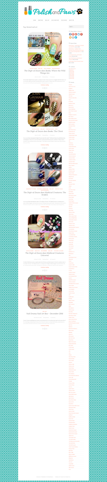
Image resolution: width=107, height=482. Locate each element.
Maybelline (71, 302)
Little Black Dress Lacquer (74, 283)
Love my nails (71, 291)
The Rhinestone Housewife (74, 441)
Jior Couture (71, 246)
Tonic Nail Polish (72, 443)
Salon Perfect (71, 398)
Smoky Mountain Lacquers (74, 413)
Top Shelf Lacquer (58, 250)
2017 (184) (72, 74)
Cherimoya (71, 142)
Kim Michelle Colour (72, 257)
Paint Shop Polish (72, 356)
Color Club (71, 152)
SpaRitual (70, 414)
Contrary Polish (72, 157)
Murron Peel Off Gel (73, 319)
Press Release (71, 373)
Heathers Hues (72, 225)
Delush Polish (71, 172)
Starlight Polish (72, 426)
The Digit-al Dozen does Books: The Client (45, 131)
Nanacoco (71, 334)
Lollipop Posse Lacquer (73, 287)
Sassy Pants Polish (72, 399)
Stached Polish (71, 420)
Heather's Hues (72, 223)
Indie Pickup (71, 240)
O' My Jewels (71, 347)
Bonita (70, 127)
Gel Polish (71, 204)
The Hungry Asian (72, 437)
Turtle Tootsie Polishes (73, 446)
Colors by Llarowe (72, 156)
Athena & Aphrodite (73, 97)
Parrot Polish (71, 360)
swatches (40, 20)
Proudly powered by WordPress (44, 476)
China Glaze (71, 144)
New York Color (72, 337)
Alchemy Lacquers (72, 92)
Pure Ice (70, 386)
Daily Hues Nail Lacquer (73, 163)
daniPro (70, 167)
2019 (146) (72, 71)
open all (70, 68)
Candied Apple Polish (73, 135)
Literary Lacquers (72, 281)
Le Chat (70, 270)
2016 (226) (72, 75)
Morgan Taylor (71, 317)
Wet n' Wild (71, 452)
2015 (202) (72, 77)
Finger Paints (71, 193)
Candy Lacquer (71, 137)
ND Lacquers (71, 336)
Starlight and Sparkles (73, 424)
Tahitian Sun (71, 435)
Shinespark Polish (72, 407)
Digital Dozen (33, 68)
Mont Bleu (71, 311)
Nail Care (70, 324)
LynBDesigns (71, 296)
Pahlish (70, 354)
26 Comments (52, 259)
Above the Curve (72, 86)
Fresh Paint (71, 199)
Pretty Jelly (71, 377)
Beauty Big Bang (72, 109)
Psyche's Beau (71, 384)
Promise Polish (71, 383)
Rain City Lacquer (72, 392)
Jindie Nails (71, 244)
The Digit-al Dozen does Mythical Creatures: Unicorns (44, 254)
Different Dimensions (42, 188)
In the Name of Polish (73, 236)
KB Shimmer (44, 250)
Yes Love (70, 461)
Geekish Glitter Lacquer (73, 202)
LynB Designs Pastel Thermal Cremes (76, 61)
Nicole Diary (71, 339)
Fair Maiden (71, 191)
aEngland (70, 88)
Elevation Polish (72, 184)
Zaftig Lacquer (71, 465)
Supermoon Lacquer (72, 430)
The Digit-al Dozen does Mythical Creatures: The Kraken (45, 193)
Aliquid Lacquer (72, 94)
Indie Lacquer (71, 238)
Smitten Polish (71, 411)
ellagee (70, 186)
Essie (70, 187)
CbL (69, 140)
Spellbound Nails (72, 416)
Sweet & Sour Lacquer (73, 433)
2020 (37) (72, 70)
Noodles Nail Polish (72, 343)
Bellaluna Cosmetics (73, 114)
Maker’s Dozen (71, 300)
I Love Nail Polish (72, 234)
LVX (69, 294)
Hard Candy (71, 221)
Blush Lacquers (72, 124)
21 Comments (52, 198)
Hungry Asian (71, 232)
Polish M (70, 362)
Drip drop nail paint (72, 180)
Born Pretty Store (31, 188)
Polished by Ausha (72, 369)
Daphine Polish (71, 169)
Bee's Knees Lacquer (73, 110)
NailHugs (70, 332)
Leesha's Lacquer (72, 272)
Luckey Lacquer (72, 292)
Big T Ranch (71, 116)
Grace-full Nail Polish (73, 217)
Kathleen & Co (71, 251)
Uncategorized (56, 68)
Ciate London (71, 148)
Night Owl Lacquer (72, 341)
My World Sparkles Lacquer (74, 322)
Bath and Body (55, 20)
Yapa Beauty (71, 460)
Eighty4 (70, 182)
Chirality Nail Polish (72, 146)
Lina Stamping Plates (73, 276)
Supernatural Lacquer (73, 431)
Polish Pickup (71, 368)
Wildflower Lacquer (72, 456)
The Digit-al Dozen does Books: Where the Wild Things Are (44, 71)
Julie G (70, 249)
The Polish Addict (72, 439)
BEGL (70, 112)
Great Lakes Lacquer (73, 219)
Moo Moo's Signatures (73, 313)
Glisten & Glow (72, 212)
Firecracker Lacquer (72, 195)
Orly (69, 353)
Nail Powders (71, 330)
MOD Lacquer (71, 309)
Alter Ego (70, 95)
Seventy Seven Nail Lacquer (74, 405)
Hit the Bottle (71, 229)
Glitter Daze (71, 214)
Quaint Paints (71, 388)
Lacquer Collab (71, 264)
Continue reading (46, 85)
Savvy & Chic (71, 401)
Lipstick (70, 277)
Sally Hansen (47, 68)
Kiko (69, 255)
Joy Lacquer (71, 247)
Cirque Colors (71, 150)
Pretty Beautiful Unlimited (74, 375)
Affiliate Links (71, 90)
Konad (70, 261)
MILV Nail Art (71, 307)
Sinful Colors (71, 409)
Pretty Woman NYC (72, 379)
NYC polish (71, 345)
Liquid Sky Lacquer (72, 279)
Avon (70, 99)
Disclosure (64, 20)
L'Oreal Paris (71, 262)
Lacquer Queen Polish (73, 266)
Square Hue (71, 418)
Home (34, 20)
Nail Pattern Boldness (73, 328)
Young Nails (71, 463)
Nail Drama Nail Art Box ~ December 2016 (44, 313)
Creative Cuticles (72, 159)
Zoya (56, 129)
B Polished (71, 101)
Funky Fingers (71, 201)
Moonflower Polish (72, 315)
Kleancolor (71, 259)
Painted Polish (50, 129)
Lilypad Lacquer (72, 274)
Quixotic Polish (72, 390)
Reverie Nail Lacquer (73, 394)
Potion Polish (71, 371)
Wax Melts (71, 450)
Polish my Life (71, 366)
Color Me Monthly (72, 154)
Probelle (70, 381)
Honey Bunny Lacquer (73, 231)
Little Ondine (71, 285)
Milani (70, 306)
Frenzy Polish (71, 197)
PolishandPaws (45, 76)
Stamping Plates (72, 422)
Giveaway (71, 208)
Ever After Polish (72, 189)
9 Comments (52, 76)
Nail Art (47, 20)
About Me (71, 20)
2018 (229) (72, 72)
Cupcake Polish (72, 161)
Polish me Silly (71, 364)
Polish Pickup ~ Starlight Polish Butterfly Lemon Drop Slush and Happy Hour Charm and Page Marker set (76, 50)
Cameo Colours (72, 133)
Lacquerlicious (71, 268)
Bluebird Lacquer (72, 122)
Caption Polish (71, 139)
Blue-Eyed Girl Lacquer (73, 120)
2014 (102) (72, 78)
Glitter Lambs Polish (73, 216)
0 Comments (52, 135)
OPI (69, 351)
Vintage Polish (71, 448)
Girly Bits (37, 250)
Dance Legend (71, 165)
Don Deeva (71, 178)
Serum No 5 (71, 403)
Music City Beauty (72, 321)
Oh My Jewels (71, 349)
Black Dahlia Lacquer (73, 118)
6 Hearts (70, 84)
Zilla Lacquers (71, 467)
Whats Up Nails (72, 454)
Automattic (67, 476)
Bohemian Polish (72, 125)
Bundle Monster (72, 131)
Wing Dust (71, 458)
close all (73, 68)
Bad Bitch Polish (72, 103)
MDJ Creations (71, 304)
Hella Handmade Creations (74, 227)
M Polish (70, 298)
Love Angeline (71, 289)
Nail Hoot (70, 326)
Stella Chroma (71, 428)
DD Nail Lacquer (72, 171)
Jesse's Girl (71, 242)
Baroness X (71, 105)
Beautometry (71, 107)
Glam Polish (71, 210)
